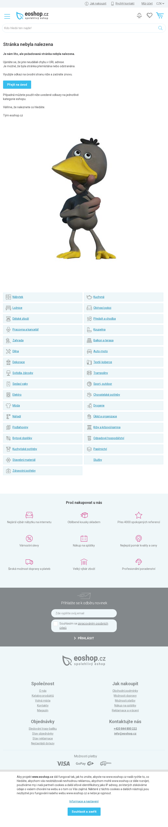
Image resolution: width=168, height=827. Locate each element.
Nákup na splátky (125, 705)
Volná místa (42, 700)
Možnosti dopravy (125, 695)
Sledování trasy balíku (43, 728)
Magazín (42, 710)
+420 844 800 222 (125, 728)
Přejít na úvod (17, 84)
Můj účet (147, 3)
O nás (43, 690)
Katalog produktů (43, 695)
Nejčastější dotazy (42, 743)
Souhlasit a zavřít (84, 811)
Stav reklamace (43, 738)
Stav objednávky (42, 733)
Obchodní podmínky (125, 690)
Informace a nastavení (84, 801)
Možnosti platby (125, 700)
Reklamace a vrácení (125, 710)
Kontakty (43, 705)
